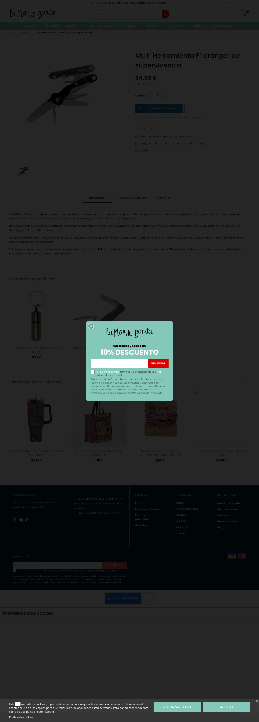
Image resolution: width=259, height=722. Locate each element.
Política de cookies (21, 717)
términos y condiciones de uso (138, 371)
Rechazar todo (177, 707)
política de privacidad (109, 375)
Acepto (226, 707)
